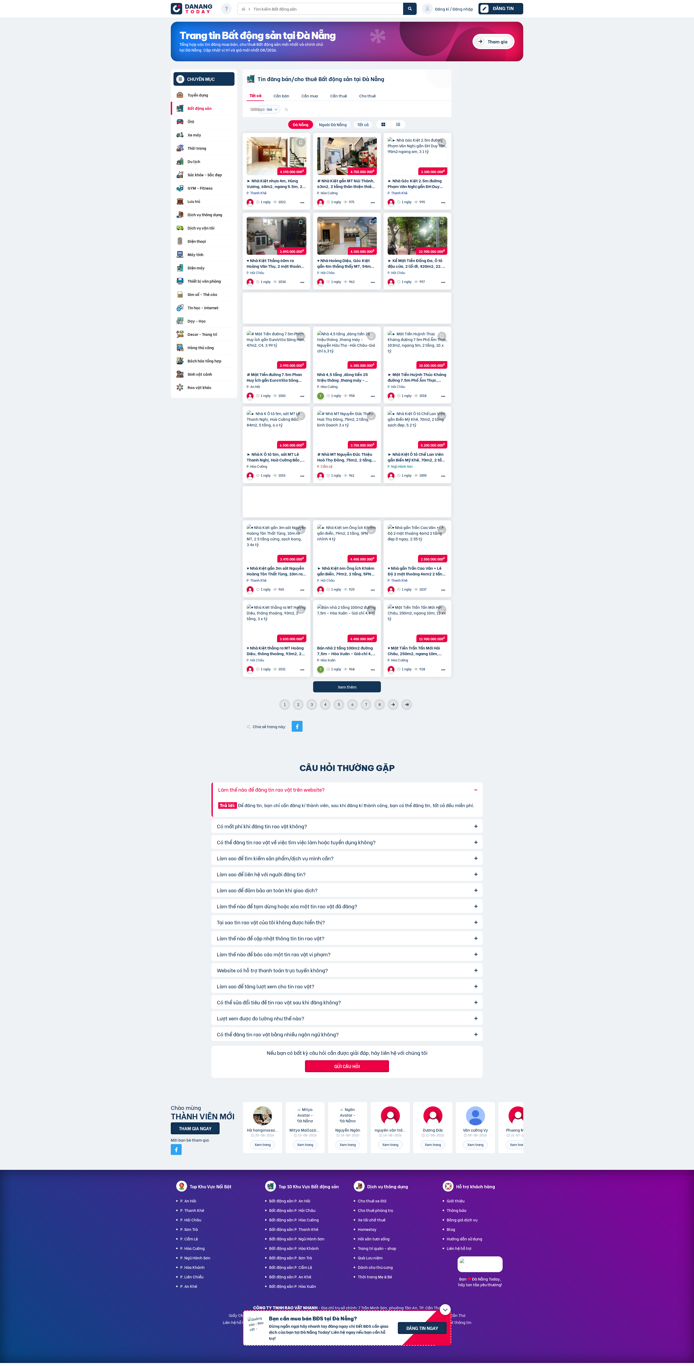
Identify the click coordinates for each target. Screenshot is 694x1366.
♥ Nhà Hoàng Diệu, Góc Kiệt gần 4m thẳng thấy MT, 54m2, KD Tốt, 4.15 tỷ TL (346, 263)
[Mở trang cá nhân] (262, 1116)
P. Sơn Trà (189, 1229)
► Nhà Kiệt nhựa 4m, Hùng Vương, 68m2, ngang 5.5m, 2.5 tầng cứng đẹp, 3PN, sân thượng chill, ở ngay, (276, 183)
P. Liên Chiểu (191, 1276)
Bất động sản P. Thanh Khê (293, 1229)
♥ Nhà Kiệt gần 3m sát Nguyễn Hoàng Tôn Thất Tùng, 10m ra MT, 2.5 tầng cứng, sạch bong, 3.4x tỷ (276, 571)
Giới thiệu (455, 1200)
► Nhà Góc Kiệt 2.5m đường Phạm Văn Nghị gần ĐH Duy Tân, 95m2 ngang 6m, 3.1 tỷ (415, 183)
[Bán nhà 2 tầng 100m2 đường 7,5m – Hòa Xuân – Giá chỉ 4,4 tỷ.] (347, 623)
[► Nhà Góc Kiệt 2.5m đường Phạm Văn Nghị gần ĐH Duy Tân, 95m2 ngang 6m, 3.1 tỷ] (417, 156)
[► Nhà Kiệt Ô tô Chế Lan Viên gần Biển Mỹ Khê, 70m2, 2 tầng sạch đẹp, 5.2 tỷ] (417, 429)
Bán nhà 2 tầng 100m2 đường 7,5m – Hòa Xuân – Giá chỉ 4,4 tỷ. (345, 650)
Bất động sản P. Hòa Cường (294, 1219)
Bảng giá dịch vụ (462, 1219)
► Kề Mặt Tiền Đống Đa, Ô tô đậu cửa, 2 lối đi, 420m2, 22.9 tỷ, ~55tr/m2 (416, 263)
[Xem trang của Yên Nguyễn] (251, 281)
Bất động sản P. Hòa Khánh (294, 1248)
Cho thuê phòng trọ (375, 1210)
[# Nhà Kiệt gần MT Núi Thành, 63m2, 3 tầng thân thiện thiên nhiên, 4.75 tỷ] (347, 156)
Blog (451, 1229)
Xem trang (263, 1144)
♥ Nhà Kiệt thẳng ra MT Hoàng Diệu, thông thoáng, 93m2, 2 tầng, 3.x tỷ (275, 650)
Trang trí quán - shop (377, 1248)
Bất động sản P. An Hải (289, 1200)
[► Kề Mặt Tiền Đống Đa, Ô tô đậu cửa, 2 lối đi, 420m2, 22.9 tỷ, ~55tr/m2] (417, 236)
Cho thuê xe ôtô (372, 1200)
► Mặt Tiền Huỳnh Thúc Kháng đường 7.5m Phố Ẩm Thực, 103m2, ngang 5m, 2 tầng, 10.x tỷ (417, 377)
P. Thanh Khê (192, 1210)
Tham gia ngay (195, 1128)
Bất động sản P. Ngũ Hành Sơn (296, 1238)
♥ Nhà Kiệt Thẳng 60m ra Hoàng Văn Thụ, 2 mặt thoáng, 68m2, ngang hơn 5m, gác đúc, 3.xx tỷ (276, 263)
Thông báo (456, 1210)
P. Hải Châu (190, 1219)
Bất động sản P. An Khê (290, 1276)
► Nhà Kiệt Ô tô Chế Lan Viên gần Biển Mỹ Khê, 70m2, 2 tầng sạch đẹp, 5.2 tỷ (417, 457)
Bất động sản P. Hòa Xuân (292, 1286)
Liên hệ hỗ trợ (459, 1248)
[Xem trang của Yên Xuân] (251, 202)
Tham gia (497, 41)
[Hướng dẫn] (226, 8)
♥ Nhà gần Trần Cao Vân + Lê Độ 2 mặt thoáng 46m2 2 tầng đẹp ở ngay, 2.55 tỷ (416, 571)
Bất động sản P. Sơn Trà (290, 1257)
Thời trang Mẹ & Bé (375, 1276)
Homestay (367, 1229)
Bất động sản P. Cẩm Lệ (290, 1267)
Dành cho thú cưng (375, 1267)
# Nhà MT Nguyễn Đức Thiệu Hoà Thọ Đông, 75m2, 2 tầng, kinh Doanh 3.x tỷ (345, 457)
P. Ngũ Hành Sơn (195, 1257)
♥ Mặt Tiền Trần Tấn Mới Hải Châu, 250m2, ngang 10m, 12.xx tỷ (414, 650)
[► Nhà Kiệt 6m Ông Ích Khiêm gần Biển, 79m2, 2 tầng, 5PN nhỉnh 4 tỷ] (347, 543)
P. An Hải (188, 1200)
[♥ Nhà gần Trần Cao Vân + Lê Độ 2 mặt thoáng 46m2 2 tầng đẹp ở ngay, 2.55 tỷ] (417, 543)
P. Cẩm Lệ (189, 1238)
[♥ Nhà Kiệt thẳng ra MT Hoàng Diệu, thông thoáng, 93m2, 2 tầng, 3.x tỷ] (276, 623)
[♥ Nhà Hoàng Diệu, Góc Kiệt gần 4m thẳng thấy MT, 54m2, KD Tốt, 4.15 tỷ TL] (347, 236)
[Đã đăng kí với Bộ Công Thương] (480, 1267)
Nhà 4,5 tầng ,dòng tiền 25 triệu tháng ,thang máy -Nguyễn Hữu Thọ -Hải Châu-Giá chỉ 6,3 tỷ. (344, 377)
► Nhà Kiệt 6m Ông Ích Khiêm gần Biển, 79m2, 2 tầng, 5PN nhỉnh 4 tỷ (345, 571)
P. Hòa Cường (192, 1248)
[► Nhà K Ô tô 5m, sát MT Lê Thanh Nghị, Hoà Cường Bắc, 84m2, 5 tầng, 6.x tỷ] (276, 429)
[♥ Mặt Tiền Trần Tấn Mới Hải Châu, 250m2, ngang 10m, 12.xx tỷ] (417, 623)
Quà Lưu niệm (370, 1257)
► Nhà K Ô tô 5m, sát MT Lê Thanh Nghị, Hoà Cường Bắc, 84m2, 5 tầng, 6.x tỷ (274, 457)
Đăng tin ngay (422, 1328)
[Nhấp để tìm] (410, 9)
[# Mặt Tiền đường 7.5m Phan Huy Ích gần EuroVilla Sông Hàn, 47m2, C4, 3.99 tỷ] (276, 350)
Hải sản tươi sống (374, 1238)
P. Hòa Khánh (192, 1267)
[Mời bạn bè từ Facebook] (176, 1149)
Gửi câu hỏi (347, 1066)
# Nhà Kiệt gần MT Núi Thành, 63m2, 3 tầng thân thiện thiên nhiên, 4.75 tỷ (346, 183)
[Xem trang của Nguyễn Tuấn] (321, 395)
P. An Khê (188, 1286)
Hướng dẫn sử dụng (464, 1238)
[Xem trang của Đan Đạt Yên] (321, 202)
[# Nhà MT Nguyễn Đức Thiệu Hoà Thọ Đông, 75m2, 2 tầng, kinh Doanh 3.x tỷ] (347, 429)
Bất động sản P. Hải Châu (292, 1210)
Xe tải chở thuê (371, 1219)
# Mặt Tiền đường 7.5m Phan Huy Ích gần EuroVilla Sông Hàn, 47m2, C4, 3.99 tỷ (274, 377)
